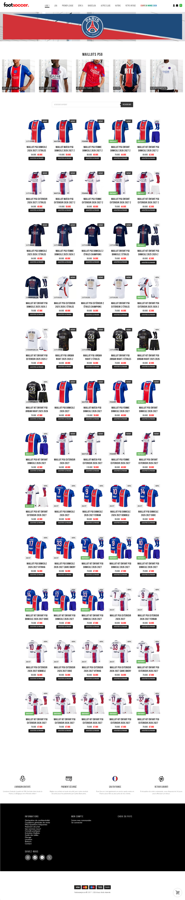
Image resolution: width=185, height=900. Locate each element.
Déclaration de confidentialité (37, 821)
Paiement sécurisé (32, 827)
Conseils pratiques (32, 831)
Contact (28, 844)
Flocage (28, 837)
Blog (27, 846)
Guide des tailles (31, 835)
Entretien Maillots (32, 833)
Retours (28, 842)
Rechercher (127, 104)
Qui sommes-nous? (33, 829)
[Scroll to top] (93, 888)
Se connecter (76, 823)
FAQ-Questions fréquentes (36, 825)
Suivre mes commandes (81, 821)
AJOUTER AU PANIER (36, 158)
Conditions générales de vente (37, 823)
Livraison (28, 840)
